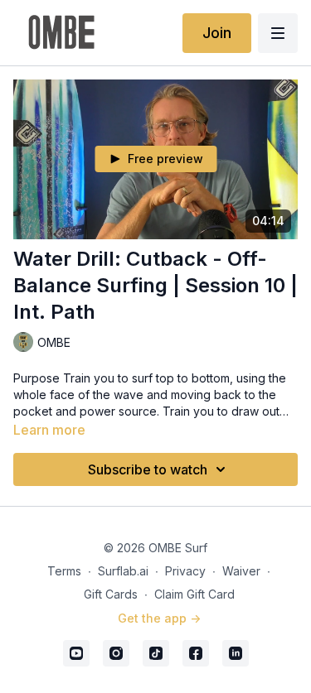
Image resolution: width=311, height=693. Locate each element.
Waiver (241, 571)
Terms (64, 571)
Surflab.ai (123, 571)
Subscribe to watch (147, 469)
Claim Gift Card (194, 594)
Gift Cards (111, 594)
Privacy (185, 571)
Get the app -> (159, 618)
